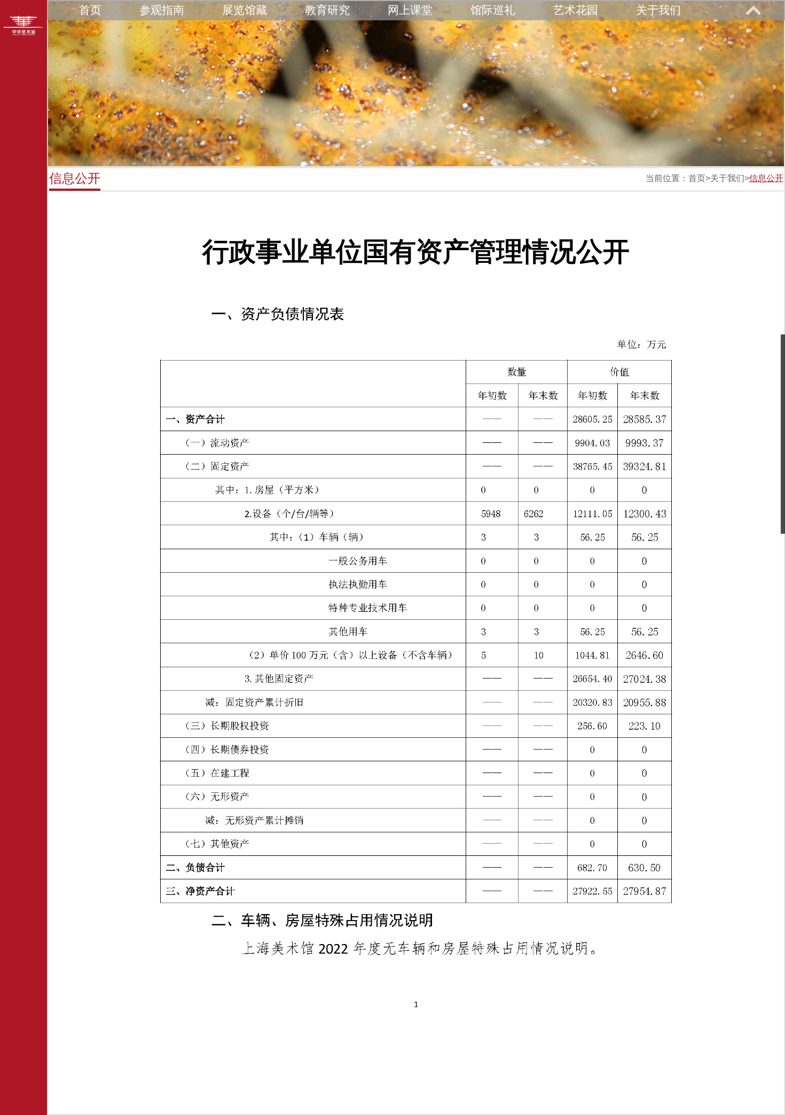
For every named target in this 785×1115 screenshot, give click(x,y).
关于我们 (658, 10)
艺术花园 (575, 10)
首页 (90, 10)
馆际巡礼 (492, 10)
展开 (753, 10)
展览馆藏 (244, 10)
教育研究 (327, 10)
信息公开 (766, 178)
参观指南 (161, 10)
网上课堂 (410, 10)
